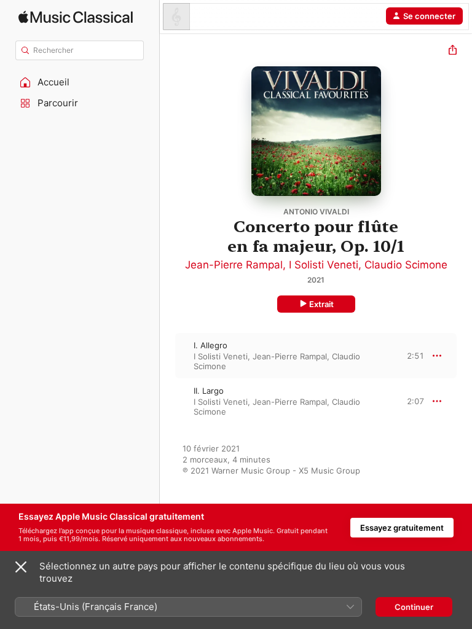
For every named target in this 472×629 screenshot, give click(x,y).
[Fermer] (20, 566)
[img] (75, 17)
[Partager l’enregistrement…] (453, 51)
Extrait (321, 304)
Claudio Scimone (405, 265)
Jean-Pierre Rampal (234, 265)
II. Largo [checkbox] (209, 391)
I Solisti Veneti (323, 265)
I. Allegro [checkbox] (210, 345)
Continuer (414, 607)
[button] (80, 82)
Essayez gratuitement (402, 528)
